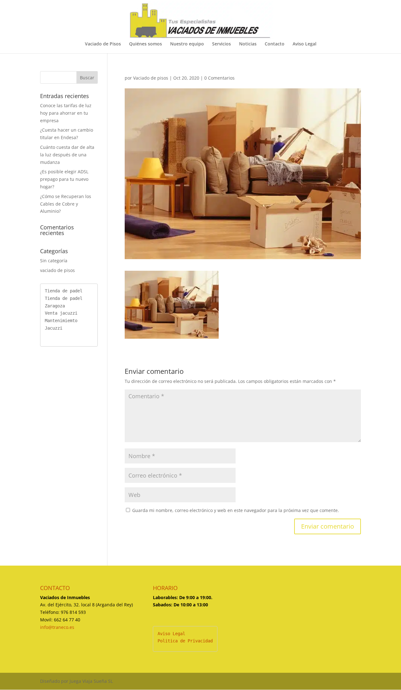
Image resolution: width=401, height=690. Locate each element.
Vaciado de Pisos (103, 44)
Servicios (221, 44)
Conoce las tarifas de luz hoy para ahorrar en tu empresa (65, 112)
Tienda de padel (63, 290)
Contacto (274, 44)
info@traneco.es (57, 627)
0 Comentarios (219, 78)
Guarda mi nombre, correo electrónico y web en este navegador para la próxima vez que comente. (235, 510)
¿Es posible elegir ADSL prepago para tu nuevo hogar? (64, 179)
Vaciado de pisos (150, 78)
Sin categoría (53, 261)
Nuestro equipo (187, 44)
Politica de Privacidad (185, 640)
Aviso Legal (304, 44)
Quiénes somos (145, 44)
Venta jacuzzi (61, 313)
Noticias (248, 44)
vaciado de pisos (57, 270)
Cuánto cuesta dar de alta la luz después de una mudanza (67, 154)
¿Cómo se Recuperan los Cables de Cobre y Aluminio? (65, 203)
